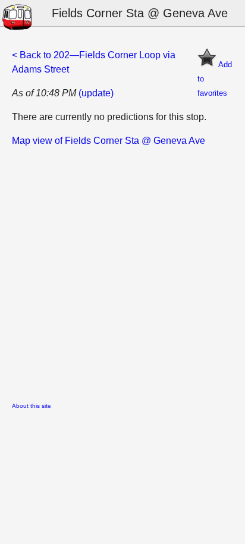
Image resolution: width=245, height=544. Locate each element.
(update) (96, 93)
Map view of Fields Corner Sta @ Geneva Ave (108, 141)
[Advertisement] (122, 270)
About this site (31, 406)
